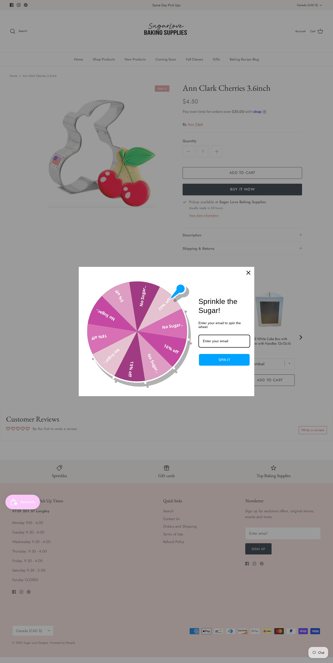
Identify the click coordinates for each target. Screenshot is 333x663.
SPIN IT (224, 360)
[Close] (248, 273)
